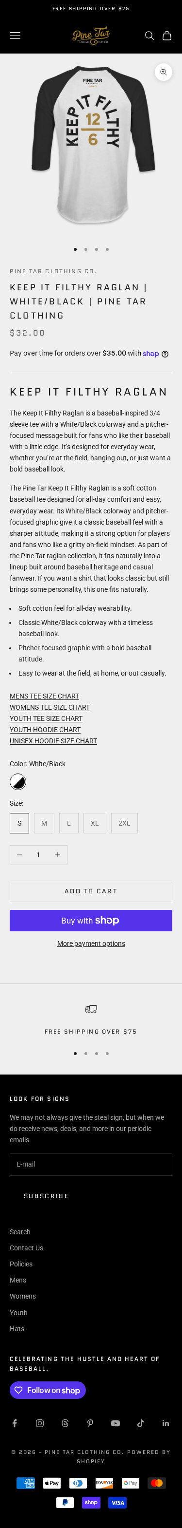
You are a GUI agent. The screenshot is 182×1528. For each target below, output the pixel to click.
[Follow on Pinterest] (90, 1423)
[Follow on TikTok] (141, 1423)
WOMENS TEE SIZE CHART (50, 707)
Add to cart (91, 891)
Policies (21, 1264)
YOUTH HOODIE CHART (45, 730)
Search (20, 1232)
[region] (91, 1020)
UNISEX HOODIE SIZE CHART (53, 741)
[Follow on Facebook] (14, 1423)
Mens (18, 1280)
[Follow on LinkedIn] (166, 1423)
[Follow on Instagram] (40, 1423)
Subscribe (46, 1196)
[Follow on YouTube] (115, 1423)
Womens (23, 1296)
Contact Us (26, 1248)
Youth (19, 1313)
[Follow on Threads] (65, 1423)
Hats (17, 1329)
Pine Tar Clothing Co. (53, 271)
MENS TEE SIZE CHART (44, 696)
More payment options (91, 943)
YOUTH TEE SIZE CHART (46, 718)
